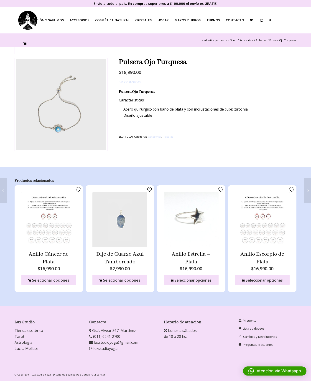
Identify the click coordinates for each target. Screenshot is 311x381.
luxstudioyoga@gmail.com (115, 342)
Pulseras (168, 136)
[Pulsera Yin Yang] (307, 190)
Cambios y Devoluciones (260, 337)
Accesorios (154, 136)
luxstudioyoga (104, 348)
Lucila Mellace (26, 348)
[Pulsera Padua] (3, 190)
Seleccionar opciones (50, 280)
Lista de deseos (254, 328)
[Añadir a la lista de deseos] (78, 189)
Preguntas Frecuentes (258, 345)
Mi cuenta (249, 320)
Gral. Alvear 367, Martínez (113, 330)
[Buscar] (270, 20)
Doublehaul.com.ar (93, 374)
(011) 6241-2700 (106, 336)
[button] (274, 371)
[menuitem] (41, 20)
